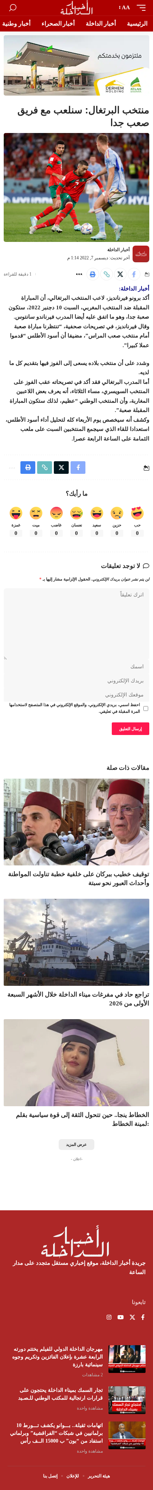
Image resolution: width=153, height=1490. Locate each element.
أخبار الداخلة (118, 249)
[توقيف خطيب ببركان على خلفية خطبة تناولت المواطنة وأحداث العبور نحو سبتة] (76, 821)
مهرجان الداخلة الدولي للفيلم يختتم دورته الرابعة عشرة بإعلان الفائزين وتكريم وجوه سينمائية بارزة (57, 1356)
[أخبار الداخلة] (76, 8)
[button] (139, 8)
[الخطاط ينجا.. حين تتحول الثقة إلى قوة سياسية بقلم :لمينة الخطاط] (76, 1062)
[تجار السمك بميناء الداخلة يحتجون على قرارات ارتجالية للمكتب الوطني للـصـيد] (127, 1400)
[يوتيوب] (120, 1318)
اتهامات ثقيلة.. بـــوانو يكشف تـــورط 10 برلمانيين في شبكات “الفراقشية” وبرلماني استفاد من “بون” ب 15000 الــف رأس (56, 1433)
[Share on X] (120, 274)
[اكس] (132, 1318)
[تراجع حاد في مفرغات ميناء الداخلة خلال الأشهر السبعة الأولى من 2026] (76, 942)
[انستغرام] (109, 1318)
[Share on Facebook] (134, 274)
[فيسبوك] (143, 1318)
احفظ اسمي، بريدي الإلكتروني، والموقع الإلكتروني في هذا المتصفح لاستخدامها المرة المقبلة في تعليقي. (74, 708)
